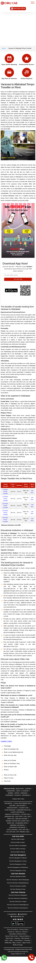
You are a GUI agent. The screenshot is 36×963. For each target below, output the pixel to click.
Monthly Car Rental (12, 814)
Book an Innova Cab (10, 775)
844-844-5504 (19, 8)
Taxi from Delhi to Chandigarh (17, 845)
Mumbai (10, 793)
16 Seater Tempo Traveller (5, 505)
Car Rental (8, 803)
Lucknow (25, 791)
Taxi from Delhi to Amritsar (17, 848)
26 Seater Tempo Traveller (5, 519)
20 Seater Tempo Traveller (5, 512)
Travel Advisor (18, 940)
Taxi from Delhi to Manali (18, 852)
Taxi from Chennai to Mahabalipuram (18, 904)
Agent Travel (26, 942)
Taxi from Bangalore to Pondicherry (17, 867)
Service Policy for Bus (11, 936)
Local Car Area (12, 829)
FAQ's (6, 940)
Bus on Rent (21, 805)
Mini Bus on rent (22, 818)
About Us (18, 931)
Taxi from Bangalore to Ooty (18, 864)
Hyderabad (9, 795)
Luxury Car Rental (17, 812)
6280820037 (23, 914)
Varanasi (24, 793)
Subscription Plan (23, 810)
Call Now (32, 491)
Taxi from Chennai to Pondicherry (18, 898)
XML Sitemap (25, 938)
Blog (14, 942)
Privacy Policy (24, 929)
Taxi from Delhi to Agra (17, 839)
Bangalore (20, 788)
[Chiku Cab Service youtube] (18, 919)
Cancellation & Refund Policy (17, 934)
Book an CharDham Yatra (12, 763)
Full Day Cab (10, 832)
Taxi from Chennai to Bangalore (18, 895)
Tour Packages (10, 810)
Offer (11, 940)
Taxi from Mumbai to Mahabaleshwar (18, 883)
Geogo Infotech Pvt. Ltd (18, 953)
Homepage (7, 746)
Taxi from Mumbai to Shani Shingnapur (17, 879)
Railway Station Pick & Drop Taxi (17, 821)
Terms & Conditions (12, 929)
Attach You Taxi (8, 778)
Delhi (18, 791)
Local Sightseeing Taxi (22, 803)
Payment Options (24, 936)
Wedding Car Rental (17, 825)
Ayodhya (18, 795)
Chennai (28, 788)
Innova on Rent (12, 807)
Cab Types (18, 816)
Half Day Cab (23, 829)
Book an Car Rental (10, 760)
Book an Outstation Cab (11, 749)
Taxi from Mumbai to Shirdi (18, 876)
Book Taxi (10, 823)
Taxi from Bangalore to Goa (18, 870)
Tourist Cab (23, 807)
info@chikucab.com (18, 916)
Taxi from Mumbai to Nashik (18, 886)
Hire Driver (7, 781)
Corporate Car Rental (17, 827)
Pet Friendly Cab (23, 832)
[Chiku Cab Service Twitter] (13, 919)
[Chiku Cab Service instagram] (16, 919)
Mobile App (8, 942)
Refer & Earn (9, 938)
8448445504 (13, 914)
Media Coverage (18, 945)
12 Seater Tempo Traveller (5, 498)
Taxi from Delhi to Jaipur (18, 842)
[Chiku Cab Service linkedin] (22, 919)
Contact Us (11, 931)
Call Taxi (27, 816)
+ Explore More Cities (18, 799)
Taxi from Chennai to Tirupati (17, 901)
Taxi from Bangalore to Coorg (17, 861)
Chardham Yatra (22, 823)
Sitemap (17, 938)
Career (19, 942)
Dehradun (26, 795)
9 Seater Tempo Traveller (5, 491)
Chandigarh (10, 791)
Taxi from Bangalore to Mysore (18, 858)
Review (6, 769)
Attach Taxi (26, 814)
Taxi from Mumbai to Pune (17, 889)
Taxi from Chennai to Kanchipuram (18, 908)
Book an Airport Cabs (10, 766)
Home (4, 48)
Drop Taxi (10, 818)
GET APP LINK (18, 279)
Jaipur (17, 793)
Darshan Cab (9, 816)
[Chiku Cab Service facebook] (15, 919)
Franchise (27, 940)
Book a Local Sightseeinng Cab (13, 752)
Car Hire (12, 805)
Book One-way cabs (10, 755)
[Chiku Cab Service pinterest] (20, 919)
